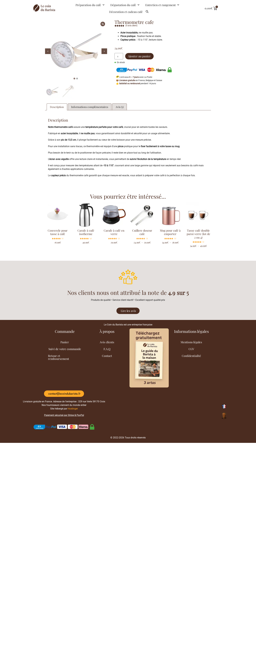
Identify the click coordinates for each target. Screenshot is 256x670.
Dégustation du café (123, 5)
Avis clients (107, 342)
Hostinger (73, 408)
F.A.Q (107, 349)
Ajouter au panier (139, 56)
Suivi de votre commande (64, 349)
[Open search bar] (147, 10)
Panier (64, 342)
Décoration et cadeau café (126, 12)
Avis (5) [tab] (120, 107)
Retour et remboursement (58, 357)
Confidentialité (191, 356)
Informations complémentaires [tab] (89, 107)
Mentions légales (191, 342)
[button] (104, 51)
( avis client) (131, 25)
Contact (107, 356)
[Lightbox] (102, 24)
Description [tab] (57, 107)
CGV (191, 349)
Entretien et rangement (160, 5)
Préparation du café (88, 5)
